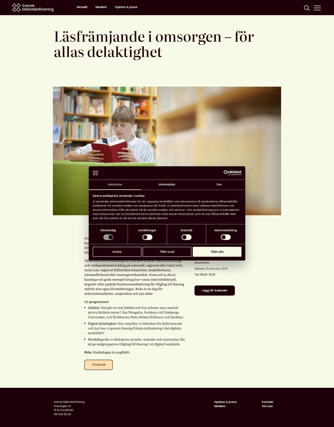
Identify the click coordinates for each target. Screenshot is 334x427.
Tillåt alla (217, 252)
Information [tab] (167, 184)
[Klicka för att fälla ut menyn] (317, 7)
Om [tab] (219, 184)
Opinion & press (126, 7)
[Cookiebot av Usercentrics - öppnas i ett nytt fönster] (226, 173)
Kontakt (267, 402)
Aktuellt (82, 7)
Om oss (267, 406)
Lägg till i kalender (215, 290)
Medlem (101, 7)
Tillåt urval (167, 252)
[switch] (147, 237)
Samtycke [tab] (115, 184)
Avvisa (117, 252)
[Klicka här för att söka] (306, 7)
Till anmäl (98, 365)
